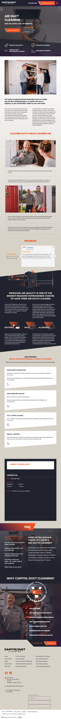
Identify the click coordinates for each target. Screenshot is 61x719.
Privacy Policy (17, 711)
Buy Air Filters (8, 659)
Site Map (24, 711)
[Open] (57, 3)
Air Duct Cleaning (20, 656)
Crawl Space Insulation (42, 664)
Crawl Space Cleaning (41, 661)
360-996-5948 (32, 3)
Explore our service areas (33, 695)
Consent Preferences (32, 711)
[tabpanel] (42, 548)
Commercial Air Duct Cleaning (24, 661)
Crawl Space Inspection (42, 659)
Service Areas (8, 664)
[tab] (15, 538)
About (6, 661)
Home (6, 656)
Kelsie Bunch (30, 247)
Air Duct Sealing (20, 659)
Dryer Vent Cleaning (21, 666)
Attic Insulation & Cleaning (43, 656)
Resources (7, 666)
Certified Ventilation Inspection (24, 664)
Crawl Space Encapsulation (43, 666)
